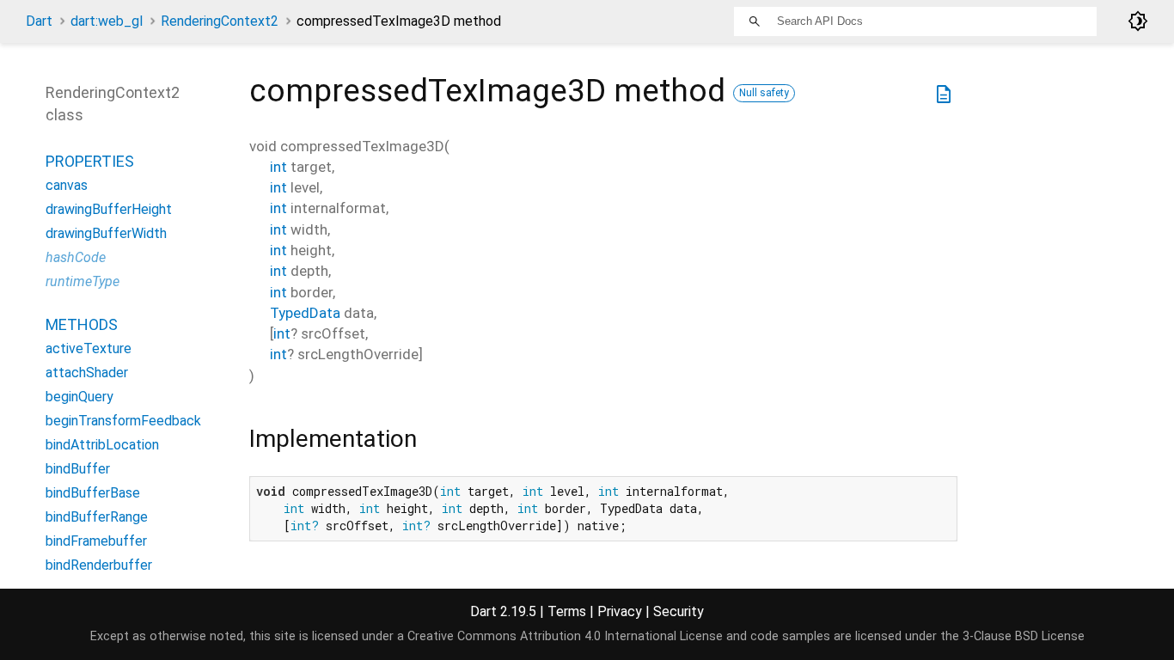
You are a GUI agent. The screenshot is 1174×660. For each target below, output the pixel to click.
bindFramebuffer (96, 541)
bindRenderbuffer (99, 565)
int (278, 166)
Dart (39, 21)
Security (678, 611)
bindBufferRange (97, 517)
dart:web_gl (106, 21)
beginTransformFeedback (123, 420)
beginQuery (79, 396)
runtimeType (82, 281)
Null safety (764, 93)
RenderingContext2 (219, 21)
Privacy (619, 611)
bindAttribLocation (102, 445)
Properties (90, 161)
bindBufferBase (93, 493)
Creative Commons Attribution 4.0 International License (565, 636)
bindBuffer (78, 469)
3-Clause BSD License (1024, 636)
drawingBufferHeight (109, 209)
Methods (82, 324)
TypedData (305, 312)
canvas (67, 185)
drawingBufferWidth (106, 233)
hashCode (76, 257)
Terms (566, 611)
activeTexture (88, 348)
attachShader (87, 372)
